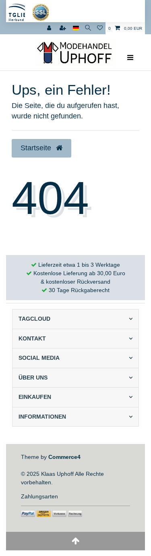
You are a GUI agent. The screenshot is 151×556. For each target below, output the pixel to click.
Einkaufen (35, 397)
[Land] (76, 28)
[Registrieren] (63, 28)
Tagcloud (34, 318)
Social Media (39, 358)
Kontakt (32, 338)
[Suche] (88, 28)
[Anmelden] (50, 28)
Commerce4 (64, 457)
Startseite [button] (37, 148)
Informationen (42, 416)
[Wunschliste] (99, 28)
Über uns (33, 377)
